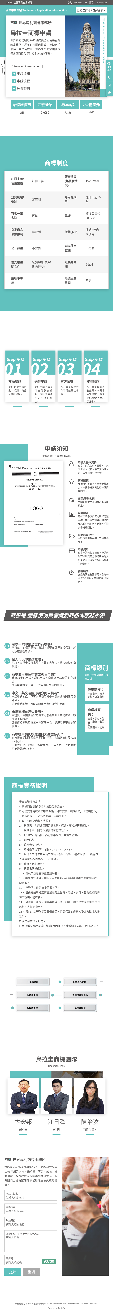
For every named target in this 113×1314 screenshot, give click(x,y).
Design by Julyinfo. (56, 1308)
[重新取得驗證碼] (49, 1261)
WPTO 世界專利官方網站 (19, 2)
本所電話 (109, 77)
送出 (13, 1272)
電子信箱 (109, 85)
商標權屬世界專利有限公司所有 (29, 1303)
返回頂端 (109, 92)
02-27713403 (80, 2)
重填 (31, 1272)
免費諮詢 (109, 68)
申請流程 (23, 81)
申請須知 (23, 74)
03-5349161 (101, 2)
